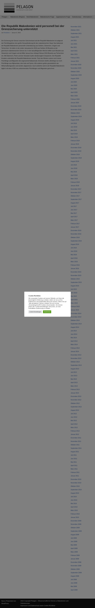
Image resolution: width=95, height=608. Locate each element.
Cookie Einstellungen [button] (35, 312)
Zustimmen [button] (47, 312)
